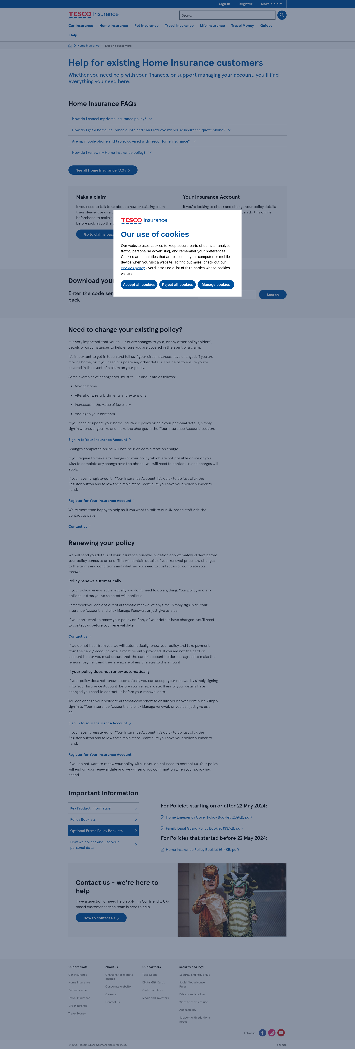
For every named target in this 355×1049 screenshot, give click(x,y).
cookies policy (133, 267)
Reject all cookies (177, 285)
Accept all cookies (139, 285)
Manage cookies (216, 285)
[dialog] (178, 253)
